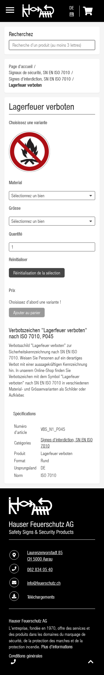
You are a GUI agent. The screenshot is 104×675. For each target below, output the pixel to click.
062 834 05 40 (40, 569)
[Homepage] (38, 15)
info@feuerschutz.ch (43, 583)
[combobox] (52, 45)
